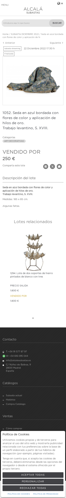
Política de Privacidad (45, 494)
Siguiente (56, 43)
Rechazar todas (33, 488)
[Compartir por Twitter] (52, 166)
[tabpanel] (33, 272)
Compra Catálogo (15, 404)
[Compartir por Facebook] (45, 166)
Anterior (9, 43)
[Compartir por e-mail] (59, 166)
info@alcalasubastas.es (18, 360)
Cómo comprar (14, 429)
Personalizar (33, 481)
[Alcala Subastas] (33, 10)
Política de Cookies (19, 494)
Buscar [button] (57, 23)
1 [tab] (33, 318)
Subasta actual (14, 396)
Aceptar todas (33, 475)
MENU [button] (5, 5)
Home (5, 34)
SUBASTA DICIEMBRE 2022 (25, 34)
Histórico (10, 400)
